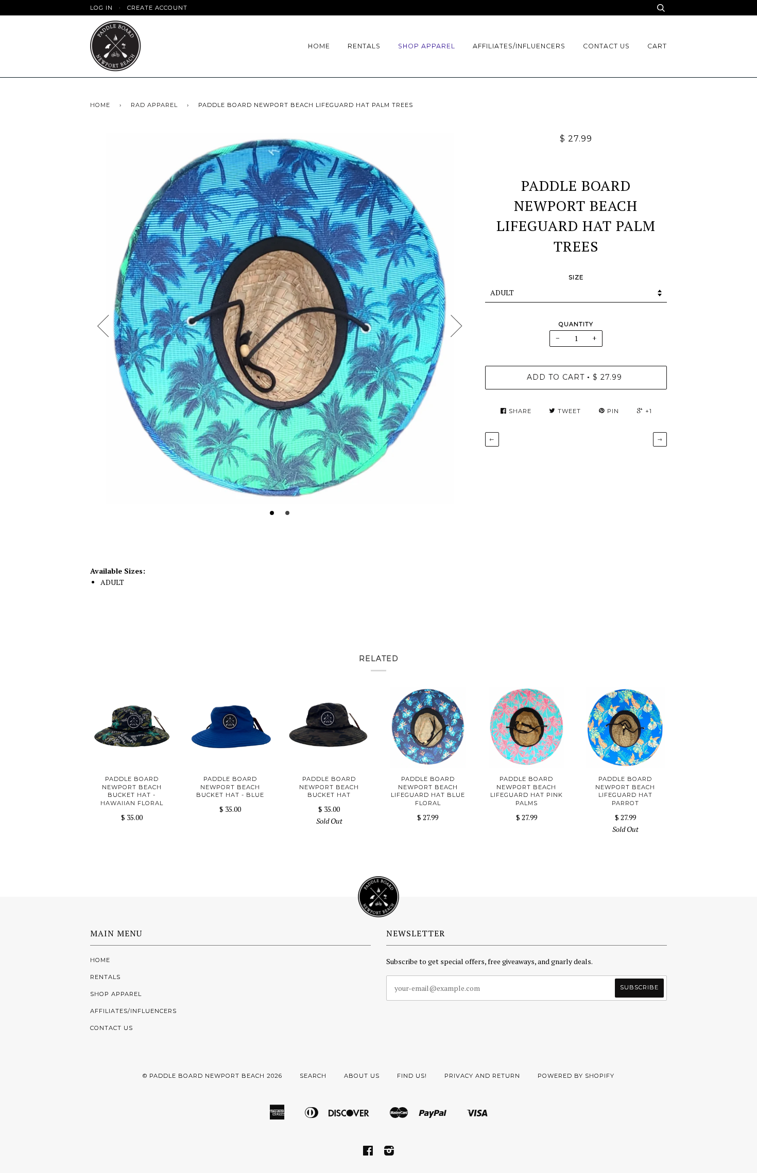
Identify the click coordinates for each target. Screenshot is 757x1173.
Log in (101, 7)
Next (456, 326)
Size (576, 277)
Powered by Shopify (576, 1075)
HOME (319, 46)
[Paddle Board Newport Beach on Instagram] (389, 1152)
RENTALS (364, 46)
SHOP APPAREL (426, 46)
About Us (362, 1075)
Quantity (576, 324)
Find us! (412, 1075)
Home (100, 105)
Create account (157, 7)
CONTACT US (606, 46)
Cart (657, 46)
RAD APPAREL (154, 105)
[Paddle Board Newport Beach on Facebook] (368, 1152)
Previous (103, 326)
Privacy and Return (482, 1075)
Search (313, 1075)
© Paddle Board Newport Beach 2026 (212, 1075)
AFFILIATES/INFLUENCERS (519, 46)
